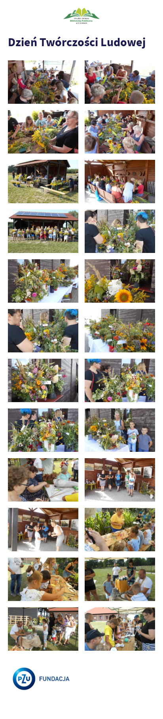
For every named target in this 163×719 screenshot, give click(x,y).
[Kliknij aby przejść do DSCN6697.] (43, 281)
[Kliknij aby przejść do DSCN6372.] (120, 132)
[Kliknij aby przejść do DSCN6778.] (43, 629)
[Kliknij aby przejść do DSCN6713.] (120, 430)
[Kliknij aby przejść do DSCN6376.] (120, 182)
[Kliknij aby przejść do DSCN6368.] (43, 82)
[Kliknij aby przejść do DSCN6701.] (43, 331)
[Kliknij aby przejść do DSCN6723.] (43, 480)
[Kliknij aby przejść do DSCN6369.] (120, 82)
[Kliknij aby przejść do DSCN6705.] (120, 381)
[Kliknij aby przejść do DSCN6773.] (120, 579)
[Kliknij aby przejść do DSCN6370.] (43, 132)
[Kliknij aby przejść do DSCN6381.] (43, 231)
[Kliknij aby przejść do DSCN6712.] (43, 430)
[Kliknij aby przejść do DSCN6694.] (120, 231)
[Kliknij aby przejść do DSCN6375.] (43, 182)
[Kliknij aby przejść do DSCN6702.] (120, 331)
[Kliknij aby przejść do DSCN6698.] (120, 281)
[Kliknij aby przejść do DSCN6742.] (43, 530)
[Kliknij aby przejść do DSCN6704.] (43, 381)
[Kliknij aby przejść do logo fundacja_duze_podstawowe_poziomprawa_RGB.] (43, 679)
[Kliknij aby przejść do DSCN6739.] (120, 480)
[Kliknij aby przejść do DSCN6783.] (120, 629)
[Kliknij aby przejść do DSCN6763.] (43, 579)
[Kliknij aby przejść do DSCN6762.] (120, 530)
